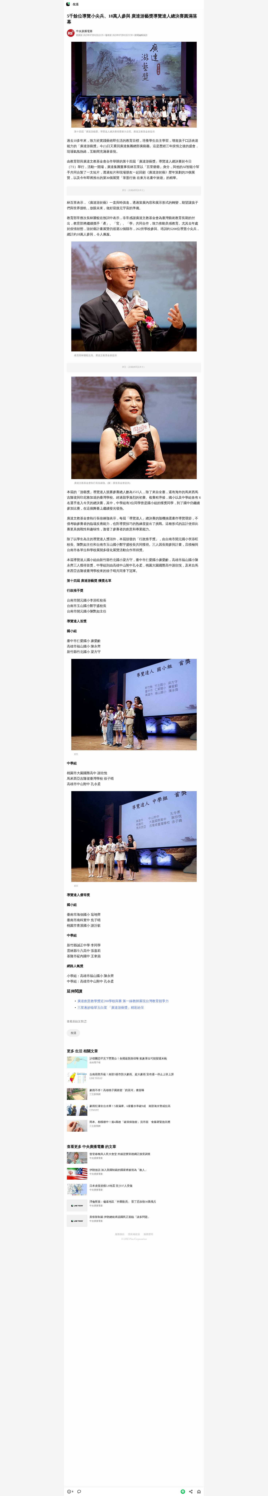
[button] (183, 1491)
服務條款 (120, 1234)
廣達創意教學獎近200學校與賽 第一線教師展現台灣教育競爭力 (123, 1001)
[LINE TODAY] (68, 4)
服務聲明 (148, 1234)
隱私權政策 (134, 1234)
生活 (73, 1032)
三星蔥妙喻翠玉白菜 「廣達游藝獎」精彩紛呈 (110, 1007)
